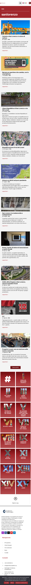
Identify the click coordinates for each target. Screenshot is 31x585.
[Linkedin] (14, 532)
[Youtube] (11, 532)
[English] (23, 2)
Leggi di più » (5, 50)
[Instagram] (3, 532)
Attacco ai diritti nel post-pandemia (14, 180)
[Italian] (25, 2)
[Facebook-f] (5, 532)
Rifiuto (12, 582)
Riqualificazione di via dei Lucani (13, 147)
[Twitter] (8, 532)
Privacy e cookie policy (21, 582)
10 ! (3, 316)
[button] (20, 3)
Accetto (7, 582)
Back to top (15, 503)
